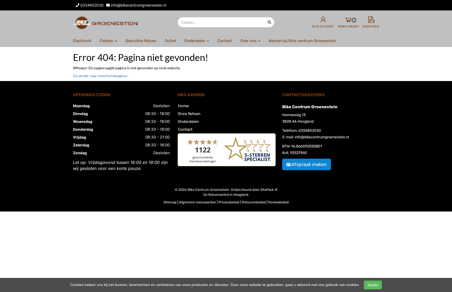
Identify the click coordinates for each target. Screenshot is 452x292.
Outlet (170, 40)
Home (183, 106)
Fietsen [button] (107, 40)
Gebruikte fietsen (140, 40)
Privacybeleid (228, 202)
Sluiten (372, 285)
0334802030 (309, 130)
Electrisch (82, 40)
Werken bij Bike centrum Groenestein (302, 40)
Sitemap (170, 202)
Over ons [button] (249, 40)
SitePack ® (269, 190)
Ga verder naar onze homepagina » (100, 75)
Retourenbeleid (254, 202)
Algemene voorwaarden (197, 202)
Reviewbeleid (278, 202)
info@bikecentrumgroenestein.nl (322, 137)
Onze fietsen (189, 113)
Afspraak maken (309, 164)
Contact (224, 40)
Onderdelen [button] (195, 40)
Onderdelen (188, 121)
